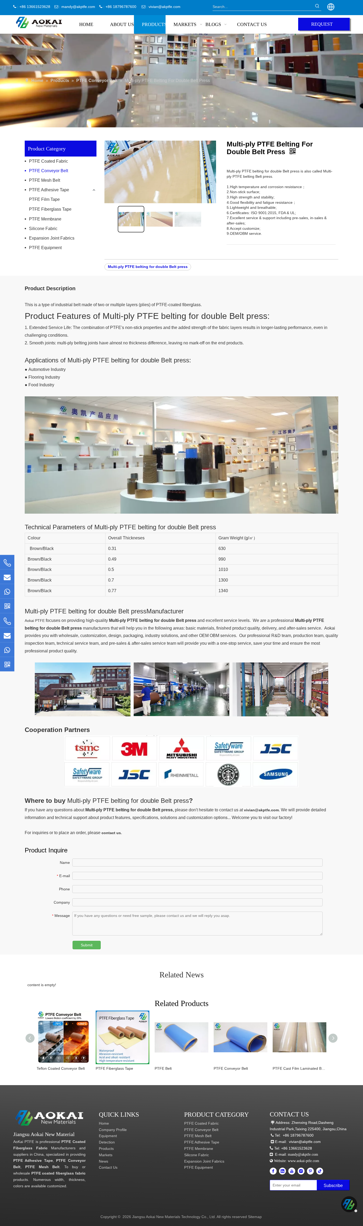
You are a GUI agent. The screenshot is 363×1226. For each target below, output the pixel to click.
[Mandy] (7, 664)
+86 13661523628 (296, 1148)
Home (104, 1123)
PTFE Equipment (45, 247)
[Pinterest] (310, 1171)
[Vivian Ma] (7, 606)
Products (106, 1148)
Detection (107, 1142)
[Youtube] (291, 1171)
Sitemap (255, 1217)
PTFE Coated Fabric (48, 161)
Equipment (108, 1136)
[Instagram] (301, 1171)
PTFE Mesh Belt (44, 180)
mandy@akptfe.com (78, 7)
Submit (86, 945)
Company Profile (113, 1130)
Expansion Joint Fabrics (51, 238)
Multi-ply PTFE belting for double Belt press (148, 267)
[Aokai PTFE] (50, 1118)
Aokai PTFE (35, 620)
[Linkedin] (282, 1171)
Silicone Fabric (43, 228)
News (103, 1161)
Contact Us (108, 1167)
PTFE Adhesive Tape (49, 190)
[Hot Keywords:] (317, 7)
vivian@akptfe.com (164, 7)
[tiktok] (319, 1171)
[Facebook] (273, 1171)
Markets (105, 1155)
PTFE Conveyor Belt (48, 170)
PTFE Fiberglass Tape (50, 209)
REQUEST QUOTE (322, 26)
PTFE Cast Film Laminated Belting (299, 1068)
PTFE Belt (163, 1068)
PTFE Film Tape (44, 199)
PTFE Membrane (45, 219)
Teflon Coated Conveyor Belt (61, 1068)
